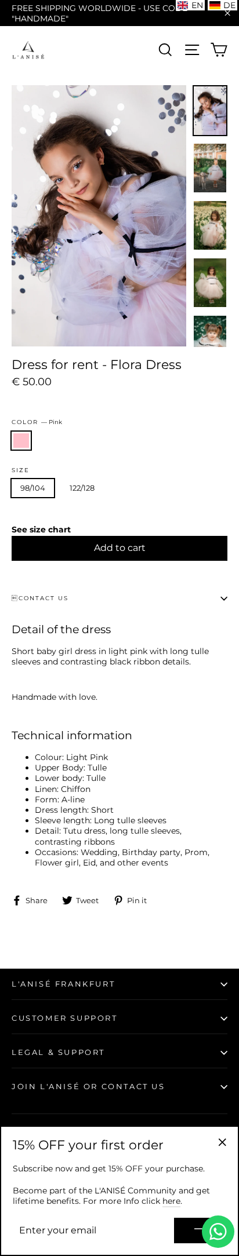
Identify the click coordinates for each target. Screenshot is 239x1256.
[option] (99, 215)
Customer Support (65, 1018)
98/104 (32, 487)
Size (21, 470)
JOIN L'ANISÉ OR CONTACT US (88, 1086)
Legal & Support (58, 1052)
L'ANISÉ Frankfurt (63, 983)
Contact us (40, 598)
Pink (21, 441)
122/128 (82, 487)
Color (37, 422)
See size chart (41, 529)
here (171, 1201)
